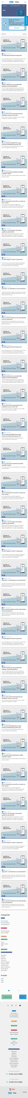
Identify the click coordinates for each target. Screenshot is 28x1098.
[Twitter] (8, 1005)
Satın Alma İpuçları (5, 931)
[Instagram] (12, 1005)
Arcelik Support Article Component (12, 259)
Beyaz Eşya (3, 955)
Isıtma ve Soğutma (5, 962)
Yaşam (2, 942)
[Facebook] (16, 1005)
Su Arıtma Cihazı (5, 965)
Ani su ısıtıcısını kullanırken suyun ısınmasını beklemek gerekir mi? (11, 143)
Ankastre (3, 957)
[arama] (25, 2)
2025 (2, 980)
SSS (3, 50)
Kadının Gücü (4, 949)
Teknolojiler (4, 936)
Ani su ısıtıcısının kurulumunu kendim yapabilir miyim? (12, 172)
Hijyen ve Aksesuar (5, 967)
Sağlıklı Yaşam (4, 939)
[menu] (3, 2)
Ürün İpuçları (4, 928)
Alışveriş (3, 918)
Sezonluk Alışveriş (5, 924)
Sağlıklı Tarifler (4, 944)
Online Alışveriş (4, 968)
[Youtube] (20, 1005)
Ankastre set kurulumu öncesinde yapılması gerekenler (12, 231)
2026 (2, 978)
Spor (2, 945)
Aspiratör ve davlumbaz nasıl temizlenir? (14, 288)
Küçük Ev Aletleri (5, 963)
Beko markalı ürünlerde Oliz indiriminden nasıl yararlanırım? (14, 318)
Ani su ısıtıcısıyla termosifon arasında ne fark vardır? (13, 202)
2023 (2, 982)
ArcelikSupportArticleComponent (12, 55)
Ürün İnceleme (4, 921)
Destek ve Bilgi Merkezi (6, 952)
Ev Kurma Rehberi (5, 922)
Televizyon (3, 960)
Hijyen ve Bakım (4, 932)
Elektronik (3, 958)
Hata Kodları (4, 970)
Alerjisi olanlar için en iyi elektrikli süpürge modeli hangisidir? (12, 85)
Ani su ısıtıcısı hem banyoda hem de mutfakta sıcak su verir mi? (12, 114)
